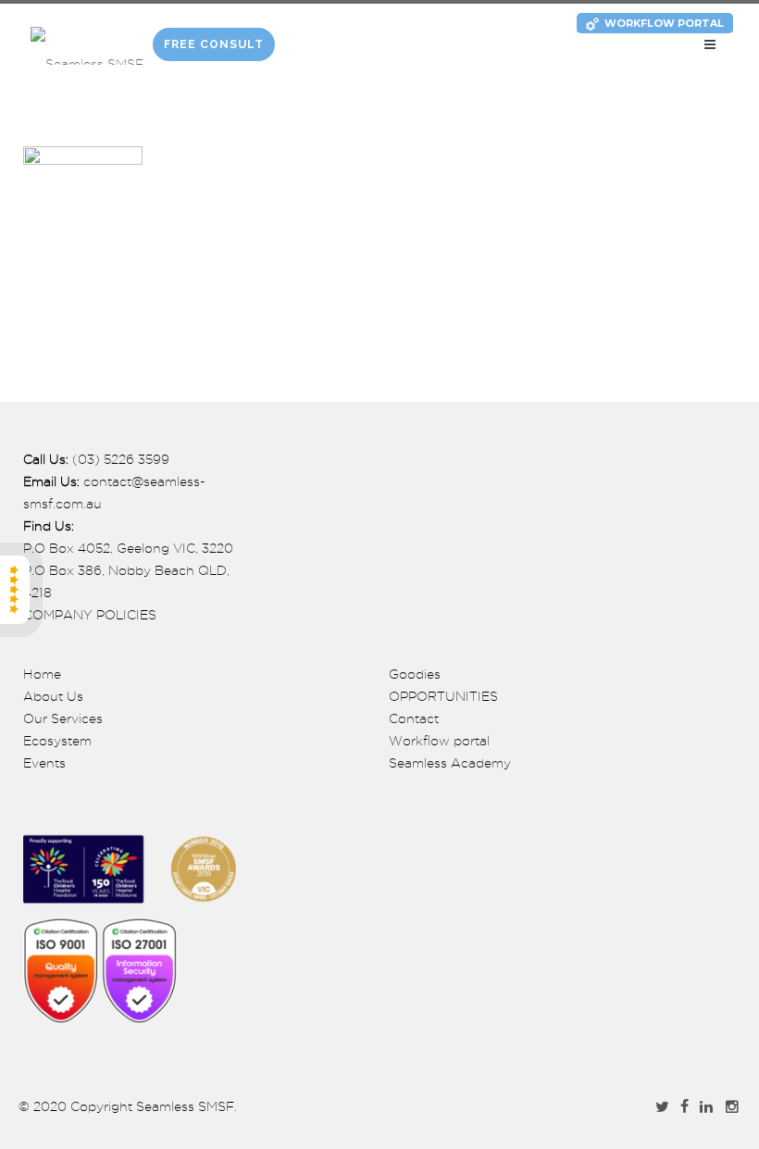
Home (42, 674)
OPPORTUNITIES (443, 696)
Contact (414, 718)
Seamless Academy (450, 763)
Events (44, 763)
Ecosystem (57, 740)
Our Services (63, 718)
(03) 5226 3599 (120, 459)
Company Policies (89, 614)
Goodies (415, 674)
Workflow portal (439, 740)
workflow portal (664, 23)
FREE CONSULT (214, 44)
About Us (53, 696)
